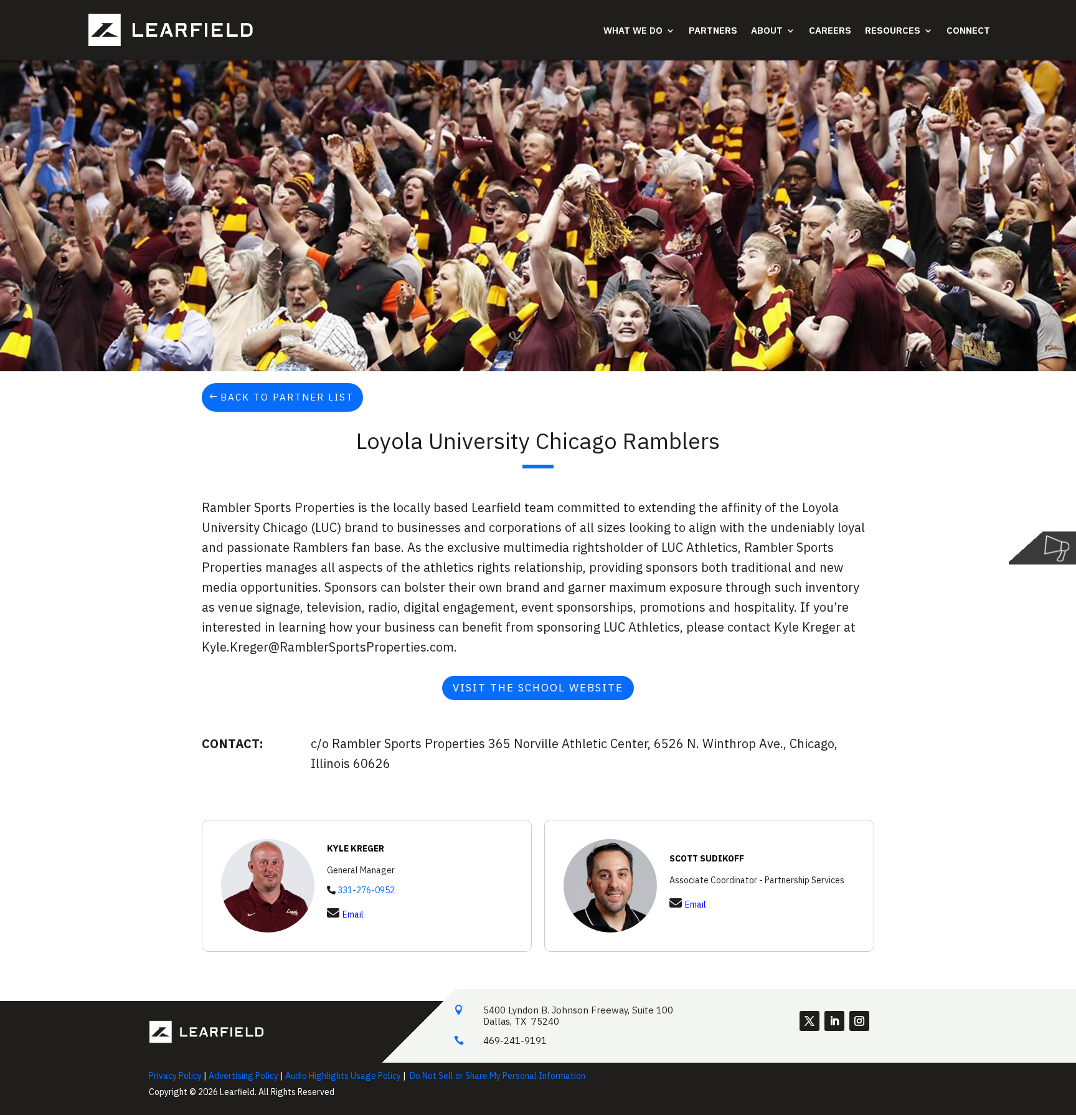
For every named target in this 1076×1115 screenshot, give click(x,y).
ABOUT (767, 30)
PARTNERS (713, 30)
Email (353, 914)
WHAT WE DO (633, 30)
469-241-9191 (515, 1040)
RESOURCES (892, 30)
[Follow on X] (809, 1021)
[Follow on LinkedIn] (834, 1021)
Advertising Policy (243, 1075)
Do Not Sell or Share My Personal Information (497, 1075)
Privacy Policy (175, 1075)
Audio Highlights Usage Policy (343, 1075)
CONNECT (968, 30)
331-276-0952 (366, 890)
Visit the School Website (538, 688)
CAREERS (830, 30)
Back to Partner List (287, 397)
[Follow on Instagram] (859, 1021)
